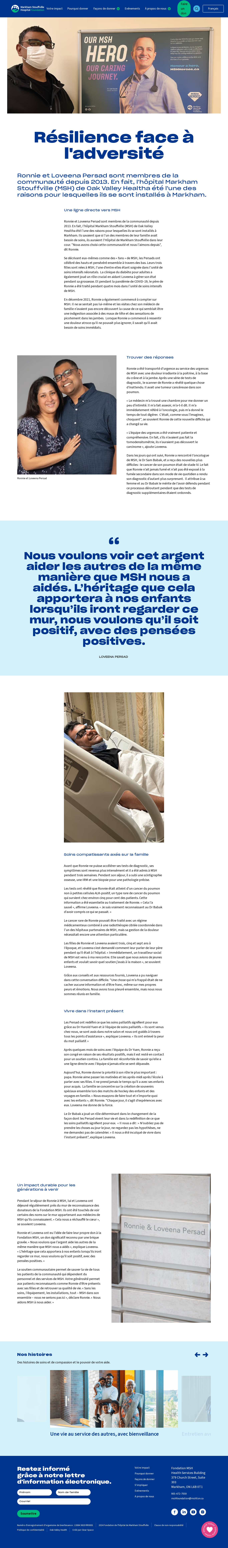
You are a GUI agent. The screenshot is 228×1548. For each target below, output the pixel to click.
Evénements (132, 9)
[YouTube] (193, 1512)
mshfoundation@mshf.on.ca (187, 1498)
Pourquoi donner (77, 9)
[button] (106, 9)
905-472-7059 (179, 1494)
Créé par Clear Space (83, 1530)
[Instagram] (202, 1512)
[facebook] (174, 1512)
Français (213, 9)
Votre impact (55, 9)
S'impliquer (141, 1485)
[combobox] (213, 8)
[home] (27, 8)
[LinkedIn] (184, 1512)
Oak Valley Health (58, 1530)
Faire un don (184, 9)
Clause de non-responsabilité (168, 1525)
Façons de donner (145, 1479)
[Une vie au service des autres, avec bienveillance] (114, 1399)
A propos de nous (144, 1496)
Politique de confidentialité (30, 1530)
